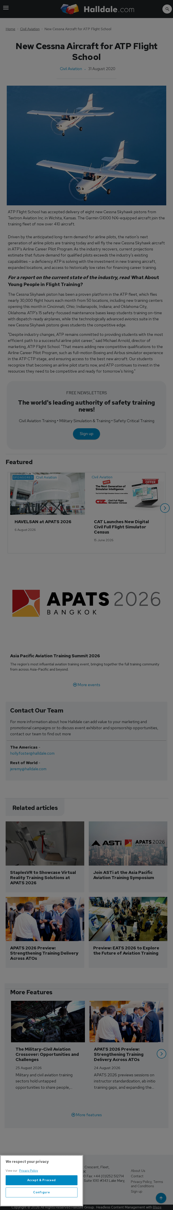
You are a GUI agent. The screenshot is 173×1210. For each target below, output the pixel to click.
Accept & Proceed (41, 1180)
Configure (41, 1192)
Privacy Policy (28, 1171)
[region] (41, 1180)
